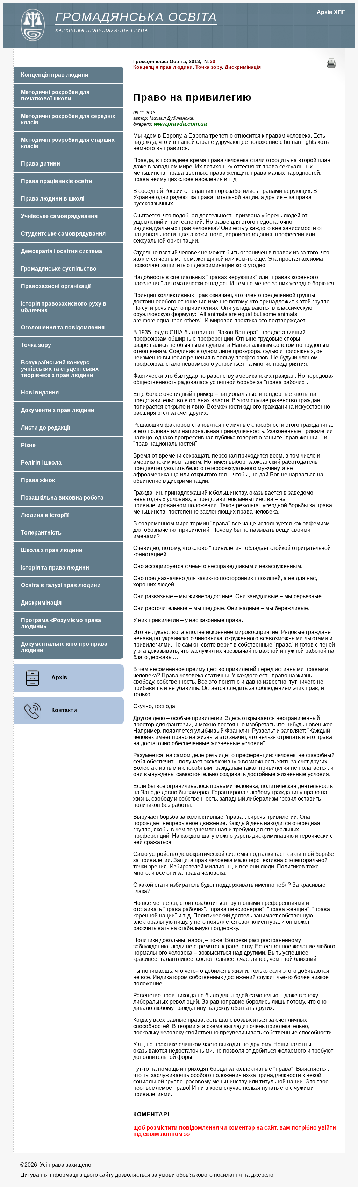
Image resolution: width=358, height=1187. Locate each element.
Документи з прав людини (57, 410)
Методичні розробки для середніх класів (68, 119)
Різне (28, 445)
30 (212, 61)
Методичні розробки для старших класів (68, 143)
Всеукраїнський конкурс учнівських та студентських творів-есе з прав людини (60, 368)
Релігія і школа (41, 463)
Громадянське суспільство (58, 269)
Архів (59, 677)
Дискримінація (243, 67)
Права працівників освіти (56, 181)
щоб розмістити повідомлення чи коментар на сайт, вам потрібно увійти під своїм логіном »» (234, 1131)
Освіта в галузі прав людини (61, 585)
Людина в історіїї (45, 515)
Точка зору (208, 67)
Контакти (64, 710)
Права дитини (40, 164)
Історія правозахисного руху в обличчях (63, 307)
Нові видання (40, 393)
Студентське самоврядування (63, 234)
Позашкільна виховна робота (62, 498)
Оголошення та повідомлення (63, 327)
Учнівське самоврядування (59, 216)
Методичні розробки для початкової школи (55, 95)
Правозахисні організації (56, 286)
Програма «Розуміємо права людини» (61, 623)
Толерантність (41, 533)
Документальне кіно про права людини (64, 647)
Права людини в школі (52, 199)
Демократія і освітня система (61, 251)
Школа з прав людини (52, 550)
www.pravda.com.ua (180, 124)
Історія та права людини (55, 568)
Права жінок (38, 480)
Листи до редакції (45, 428)
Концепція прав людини (163, 67)
